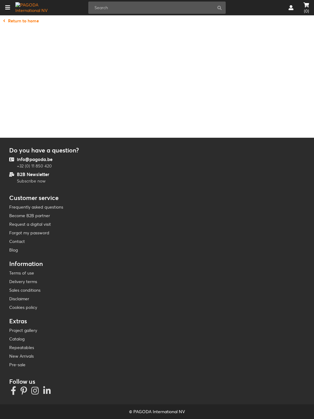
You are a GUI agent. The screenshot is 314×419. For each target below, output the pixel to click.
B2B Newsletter (33, 174)
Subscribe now (31, 181)
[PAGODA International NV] (34, 7)
